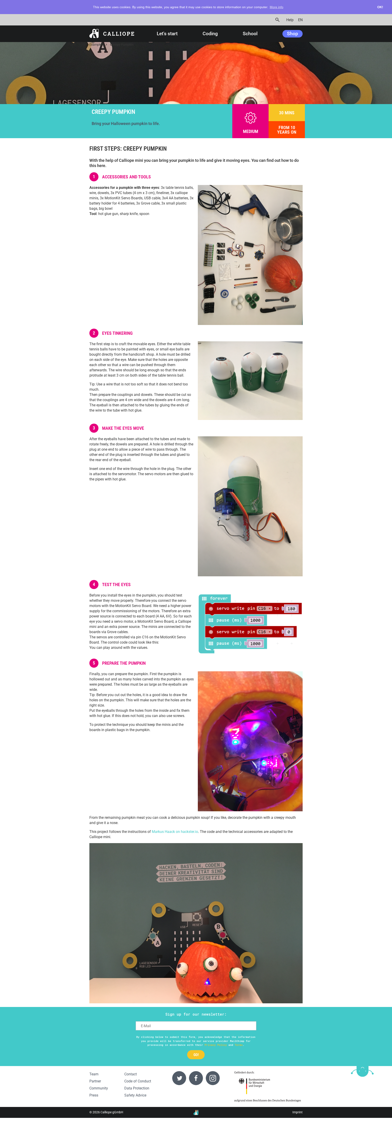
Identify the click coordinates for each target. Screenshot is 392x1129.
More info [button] (276, 7)
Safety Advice (135, 1095)
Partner (95, 1081)
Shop (292, 33)
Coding (210, 33)
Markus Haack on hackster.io (175, 831)
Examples (96, 45)
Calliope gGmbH (111, 1112)
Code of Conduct (137, 1081)
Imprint (297, 1112)
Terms (239, 1045)
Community (98, 1088)
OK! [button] (380, 7)
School (250, 33)
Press (93, 1095)
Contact (130, 1074)
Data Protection (136, 1088)
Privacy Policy (216, 1045)
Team (93, 1074)
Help (290, 20)
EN (300, 20)
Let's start (167, 33)
